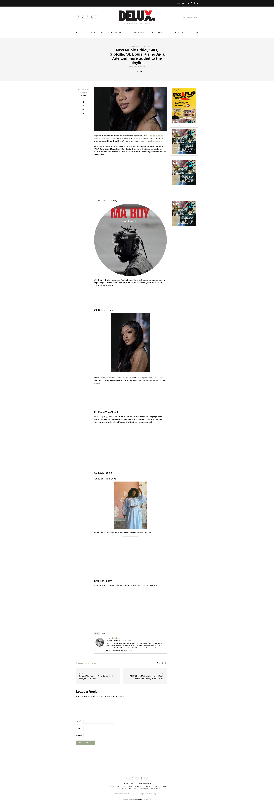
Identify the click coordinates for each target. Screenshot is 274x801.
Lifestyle (148, 786)
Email (78, 728)
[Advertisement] (137, 766)
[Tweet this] (135, 72)
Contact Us (178, 32)
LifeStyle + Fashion (117, 786)
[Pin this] (141, 72)
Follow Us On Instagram (189, 17)
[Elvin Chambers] (99, 642)
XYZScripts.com (147, 799)
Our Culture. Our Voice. (112, 32)
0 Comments (83, 92)
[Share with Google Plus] (138, 72)
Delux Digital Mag (139, 32)
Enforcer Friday (129, 46)
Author (97, 633)
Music (138, 46)
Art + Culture (160, 786)
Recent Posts (106, 633)
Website (79, 735)
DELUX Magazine (125, 640)
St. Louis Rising (146, 46)
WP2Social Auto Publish (129, 799)
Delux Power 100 (160, 32)
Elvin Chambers (83, 90)
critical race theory (156, 141)
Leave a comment (84, 663)
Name (78, 721)
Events (138, 786)
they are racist (138, 138)
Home (93, 32)
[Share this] (133, 72)
